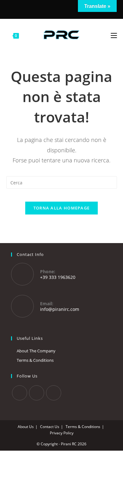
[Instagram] (60, 8)
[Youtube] (53, 392)
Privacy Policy (61, 433)
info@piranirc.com (59, 309)
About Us (26, 426)
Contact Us (49, 426)
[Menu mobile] (114, 35)
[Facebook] (52, 8)
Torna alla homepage (61, 208)
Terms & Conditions (35, 360)
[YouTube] (70, 8)
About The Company (36, 351)
